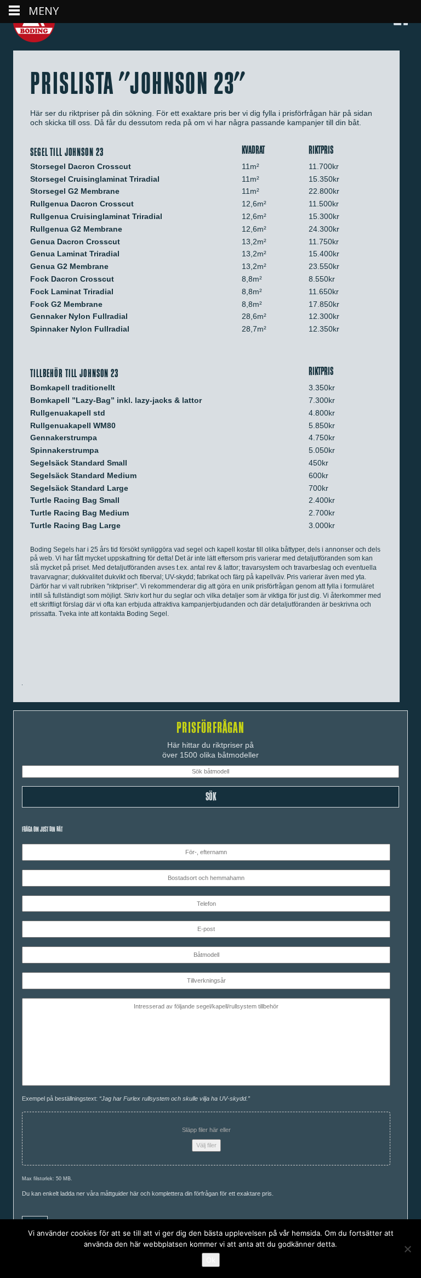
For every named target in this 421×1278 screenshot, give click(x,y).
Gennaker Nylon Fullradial (79, 316)
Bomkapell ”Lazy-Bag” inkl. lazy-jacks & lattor (116, 400)
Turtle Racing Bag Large (75, 525)
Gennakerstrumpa (63, 437)
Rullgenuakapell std (67, 412)
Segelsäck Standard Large (79, 488)
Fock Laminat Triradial (71, 291)
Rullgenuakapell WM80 (73, 425)
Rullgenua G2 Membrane (76, 229)
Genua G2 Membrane (69, 266)
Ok (210, 1259)
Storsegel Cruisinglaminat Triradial (95, 179)
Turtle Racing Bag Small (75, 500)
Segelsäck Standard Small (78, 462)
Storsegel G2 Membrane (75, 191)
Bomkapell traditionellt (72, 387)
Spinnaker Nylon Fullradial (79, 328)
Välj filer (206, 1145)
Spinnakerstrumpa (64, 450)
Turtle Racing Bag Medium (79, 512)
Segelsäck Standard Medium (83, 475)
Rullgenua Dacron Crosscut (82, 203)
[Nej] (407, 1248)
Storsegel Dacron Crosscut (80, 166)
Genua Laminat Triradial (75, 253)
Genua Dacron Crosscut (75, 241)
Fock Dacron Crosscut (72, 278)
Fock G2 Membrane (66, 304)
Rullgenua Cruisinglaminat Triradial (96, 216)
